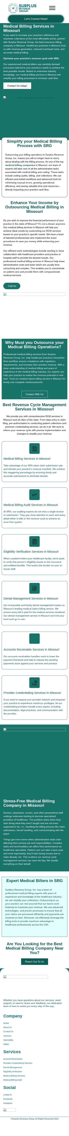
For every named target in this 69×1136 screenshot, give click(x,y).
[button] (17, 85)
